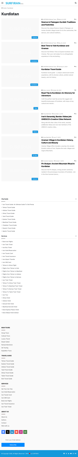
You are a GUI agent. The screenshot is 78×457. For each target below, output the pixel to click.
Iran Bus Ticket (7, 247)
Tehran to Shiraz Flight (9, 265)
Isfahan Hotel (7, 301)
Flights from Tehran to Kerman (12, 277)
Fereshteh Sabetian (48, 161)
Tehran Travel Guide (9, 207)
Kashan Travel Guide (9, 219)
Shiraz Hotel (6, 298)
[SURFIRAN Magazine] (15, 2)
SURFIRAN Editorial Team (49, 19)
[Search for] (76, 3)
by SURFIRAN (35, 453)
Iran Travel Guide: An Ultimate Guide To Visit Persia (18, 204)
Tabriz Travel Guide (7, 376)
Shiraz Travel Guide (8, 213)
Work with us (5, 426)
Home (4, 8)
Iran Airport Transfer (9, 259)
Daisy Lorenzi (46, 90)
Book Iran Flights (8, 241)
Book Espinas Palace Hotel (11, 309)
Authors (3, 420)
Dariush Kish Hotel (8, 304)
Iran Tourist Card (8, 253)
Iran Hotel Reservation (9, 250)
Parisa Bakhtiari (47, 114)
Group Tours (5, 333)
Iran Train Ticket (8, 244)
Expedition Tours (6, 350)
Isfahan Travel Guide (9, 210)
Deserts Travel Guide (9, 228)
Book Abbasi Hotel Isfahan (11, 312)
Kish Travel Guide (6, 378)
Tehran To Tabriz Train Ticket (11, 292)
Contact (3, 423)
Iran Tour (5, 295)
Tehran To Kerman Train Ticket (12, 289)
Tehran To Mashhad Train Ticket (12, 286)
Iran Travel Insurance (9, 256)
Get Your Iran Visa (6, 389)
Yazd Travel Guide (8, 216)
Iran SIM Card (7, 262)
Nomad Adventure (7, 345)
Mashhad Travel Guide (9, 222)
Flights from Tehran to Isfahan (12, 274)
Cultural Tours (5, 336)
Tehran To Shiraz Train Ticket (12, 283)
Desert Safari (5, 342)
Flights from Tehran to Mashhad (12, 271)
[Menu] (2, 3)
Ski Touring (4, 348)
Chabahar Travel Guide (10, 225)
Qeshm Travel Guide (9, 231)
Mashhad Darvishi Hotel (10, 307)
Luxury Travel (5, 339)
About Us (4, 417)
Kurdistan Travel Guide (51, 69)
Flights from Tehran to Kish (11, 268)
